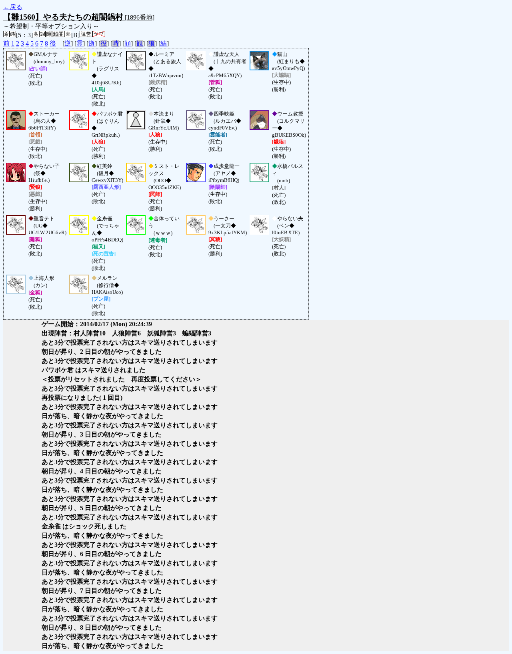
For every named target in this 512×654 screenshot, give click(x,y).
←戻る (12, 7)
